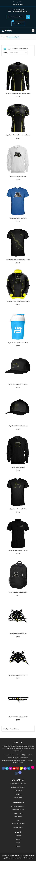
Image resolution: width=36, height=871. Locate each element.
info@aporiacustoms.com (20, 758)
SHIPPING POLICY (18, 810)
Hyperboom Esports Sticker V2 (18, 675)
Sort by (5, 53)
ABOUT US (18, 836)
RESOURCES (18, 797)
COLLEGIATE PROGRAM (18, 787)
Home (3, 37)
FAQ (18, 820)
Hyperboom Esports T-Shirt (18, 218)
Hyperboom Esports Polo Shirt (18, 550)
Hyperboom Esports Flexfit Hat (18, 426)
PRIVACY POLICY (18, 813)
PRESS (18, 846)
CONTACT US (18, 790)
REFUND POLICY (18, 827)
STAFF (18, 843)
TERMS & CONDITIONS (18, 806)
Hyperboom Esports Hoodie (18, 176)
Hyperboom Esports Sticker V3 (18, 717)
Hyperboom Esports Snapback (18, 384)
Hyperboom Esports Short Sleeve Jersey (18, 135)
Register (15, 4)
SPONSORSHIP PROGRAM (18, 783)
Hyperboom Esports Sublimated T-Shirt (18, 259)
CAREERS (18, 839)
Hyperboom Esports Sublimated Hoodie (18, 301)
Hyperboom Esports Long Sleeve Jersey (18, 93)
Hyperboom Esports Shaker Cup (18, 343)
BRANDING (18, 794)
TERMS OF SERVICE (18, 824)
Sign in (21, 4)
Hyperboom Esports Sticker (18, 634)
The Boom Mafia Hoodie (18, 467)
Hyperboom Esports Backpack (18, 592)
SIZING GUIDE (18, 817)
